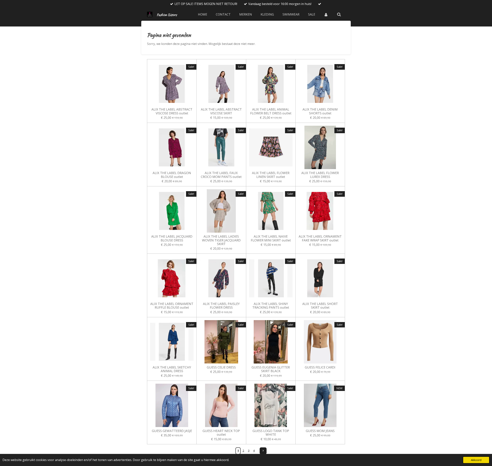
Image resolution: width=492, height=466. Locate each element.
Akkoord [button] (476, 460)
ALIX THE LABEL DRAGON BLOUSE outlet (172, 174)
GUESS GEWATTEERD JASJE (172, 431)
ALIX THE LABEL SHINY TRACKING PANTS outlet (270, 305)
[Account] (326, 14)
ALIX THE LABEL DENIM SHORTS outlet (320, 111)
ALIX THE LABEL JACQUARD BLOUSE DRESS (171, 238)
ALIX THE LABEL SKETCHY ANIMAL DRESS (172, 369)
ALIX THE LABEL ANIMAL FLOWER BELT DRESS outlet (270, 111)
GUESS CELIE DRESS (221, 367)
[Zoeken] (339, 14)
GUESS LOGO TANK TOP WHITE (271, 432)
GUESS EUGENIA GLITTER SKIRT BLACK (271, 369)
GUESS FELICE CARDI (320, 367)
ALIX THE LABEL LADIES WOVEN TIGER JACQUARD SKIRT (221, 240)
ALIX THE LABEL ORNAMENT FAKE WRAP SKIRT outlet (320, 238)
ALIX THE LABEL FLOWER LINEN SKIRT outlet (270, 174)
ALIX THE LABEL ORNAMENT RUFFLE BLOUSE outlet (171, 305)
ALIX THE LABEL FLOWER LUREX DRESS (320, 174)
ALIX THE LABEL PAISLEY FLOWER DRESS (221, 305)
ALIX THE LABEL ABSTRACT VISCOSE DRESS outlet (171, 111)
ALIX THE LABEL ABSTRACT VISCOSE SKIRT (221, 111)
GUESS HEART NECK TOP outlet (221, 432)
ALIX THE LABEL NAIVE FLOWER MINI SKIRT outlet (271, 238)
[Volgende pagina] (263, 450)
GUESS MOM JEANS (320, 431)
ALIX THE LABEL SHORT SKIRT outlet (320, 305)
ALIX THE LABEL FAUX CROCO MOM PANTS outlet (221, 174)
